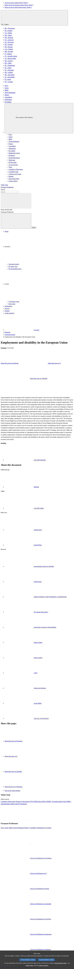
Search (3, 189)
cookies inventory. (43, 965)
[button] (39, 248)
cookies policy (30, 965)
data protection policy (61, 963)
